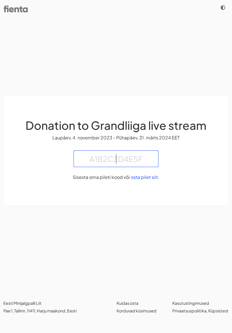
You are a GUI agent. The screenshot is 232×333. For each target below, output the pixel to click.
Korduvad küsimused (136, 310)
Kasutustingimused (190, 303)
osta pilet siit (144, 177)
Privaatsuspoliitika (189, 310)
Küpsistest (218, 310)
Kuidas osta (127, 303)
